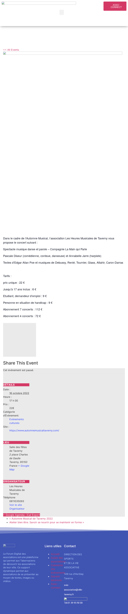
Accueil (55, 554)
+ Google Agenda (13, 514)
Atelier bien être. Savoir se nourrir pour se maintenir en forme (46, 522)
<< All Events (11, 49)
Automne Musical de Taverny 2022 (31, 518)
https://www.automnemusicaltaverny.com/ (34, 430)
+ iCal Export (32, 514)
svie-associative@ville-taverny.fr (73, 590)
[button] (61, 12)
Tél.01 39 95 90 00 (73, 602)
